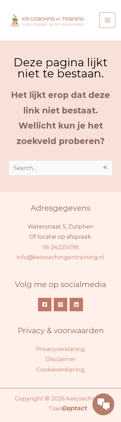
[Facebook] (44, 304)
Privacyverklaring (60, 349)
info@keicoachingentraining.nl (60, 257)
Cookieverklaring (60, 369)
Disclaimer (60, 359)
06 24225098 (60, 247)
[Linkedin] (76, 304)
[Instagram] (60, 304)
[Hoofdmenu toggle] (107, 20)
